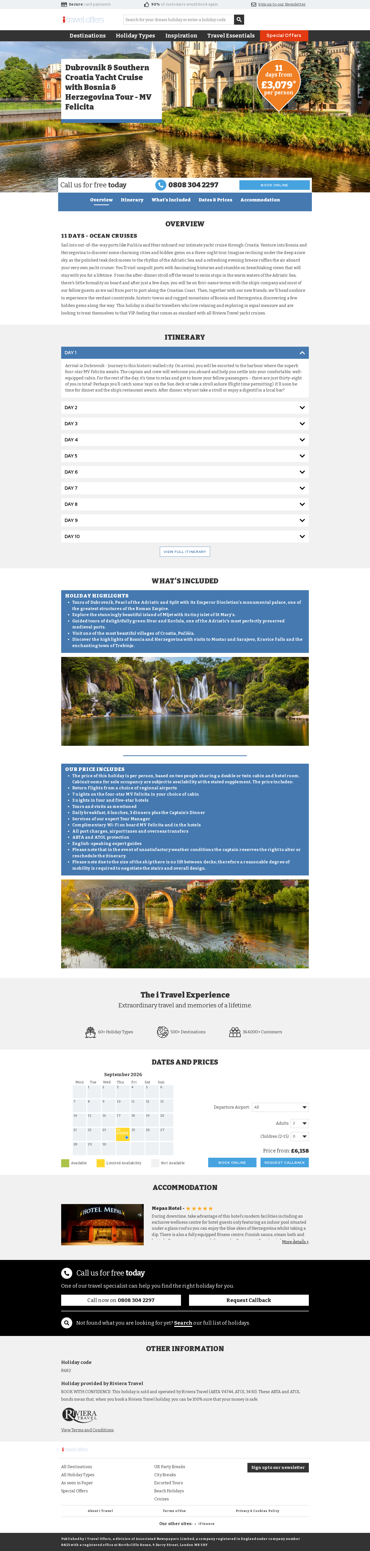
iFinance (206, 1524)
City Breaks (165, 1474)
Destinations (88, 35)
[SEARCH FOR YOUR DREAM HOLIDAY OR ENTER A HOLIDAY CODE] (239, 20)
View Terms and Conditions (87, 1430)
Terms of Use (174, 1511)
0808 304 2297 (193, 185)
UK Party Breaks (169, 1466)
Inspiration (181, 35)
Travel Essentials (231, 35)
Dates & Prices (215, 200)
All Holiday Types (78, 1474)
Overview (101, 200)
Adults (282, 1123)
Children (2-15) (275, 1136)
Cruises (161, 1499)
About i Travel (100, 1511)
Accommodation (260, 200)
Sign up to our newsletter (278, 1467)
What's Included (171, 200)
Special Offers (284, 35)
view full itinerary (185, 551)
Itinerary (132, 200)
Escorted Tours (168, 1482)
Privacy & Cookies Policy (257, 1511)
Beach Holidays (169, 1491)
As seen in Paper (77, 1482)
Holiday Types (135, 35)
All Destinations (76, 1466)
